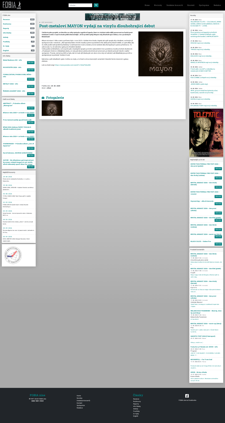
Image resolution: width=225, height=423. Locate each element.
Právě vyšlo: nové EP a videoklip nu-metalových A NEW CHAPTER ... (203, 69)
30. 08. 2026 (7, 194)
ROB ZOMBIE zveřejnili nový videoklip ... (204, 76)
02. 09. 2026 (7, 202)
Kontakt (191, 5)
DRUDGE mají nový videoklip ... (201, 42)
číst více (30, 62)
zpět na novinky (47, 22)
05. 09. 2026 (7, 228)
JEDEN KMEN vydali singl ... (200, 83)
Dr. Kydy (136, 414)
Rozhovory (137, 401)
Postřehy (136, 411)
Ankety (135, 409)
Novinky (158, 5)
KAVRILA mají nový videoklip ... (201, 98)
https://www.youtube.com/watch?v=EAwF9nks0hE (73, 65)
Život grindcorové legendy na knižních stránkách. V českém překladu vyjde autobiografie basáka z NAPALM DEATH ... (205, 33)
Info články (137, 406)
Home (147, 5)
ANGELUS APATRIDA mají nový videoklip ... (205, 61)
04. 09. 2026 (7, 219)
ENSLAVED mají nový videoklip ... (202, 55)
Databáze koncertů (175, 5)
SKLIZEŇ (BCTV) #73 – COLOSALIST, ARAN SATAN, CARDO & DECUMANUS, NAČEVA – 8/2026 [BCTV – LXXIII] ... (206, 23)
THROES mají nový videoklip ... (201, 48)
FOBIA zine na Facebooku (187, 400)
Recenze (136, 399)
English (135, 416)
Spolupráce (204, 5)
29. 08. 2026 (7, 177)
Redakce (217, 5)
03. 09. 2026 (7, 211)
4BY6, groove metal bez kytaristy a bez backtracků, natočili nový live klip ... (204, 90)
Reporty (136, 404)
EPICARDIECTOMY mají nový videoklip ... (204, 105)
